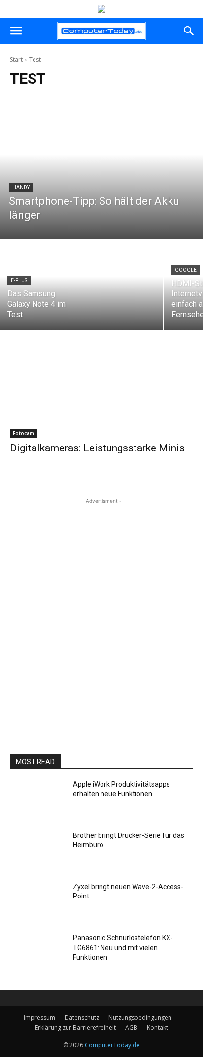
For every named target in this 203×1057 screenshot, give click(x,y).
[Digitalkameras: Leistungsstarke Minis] (101, 392)
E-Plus (19, 280)
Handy (21, 187)
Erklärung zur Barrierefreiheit (75, 1028)
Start (16, 59)
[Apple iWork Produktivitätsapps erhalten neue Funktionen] (37, 801)
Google (186, 270)
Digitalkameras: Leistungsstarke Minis (97, 448)
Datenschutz (82, 1017)
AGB (131, 1028)
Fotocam (23, 433)
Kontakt (157, 1028)
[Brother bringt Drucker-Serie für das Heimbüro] (37, 852)
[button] (16, 31)
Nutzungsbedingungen (139, 1017)
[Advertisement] (101, 607)
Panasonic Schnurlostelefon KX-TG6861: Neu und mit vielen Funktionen (123, 947)
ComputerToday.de (112, 1045)
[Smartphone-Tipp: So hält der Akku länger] (101, 168)
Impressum (39, 1017)
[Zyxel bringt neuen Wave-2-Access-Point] (37, 903)
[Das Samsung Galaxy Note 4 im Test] (81, 285)
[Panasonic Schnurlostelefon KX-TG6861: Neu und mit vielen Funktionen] (37, 954)
